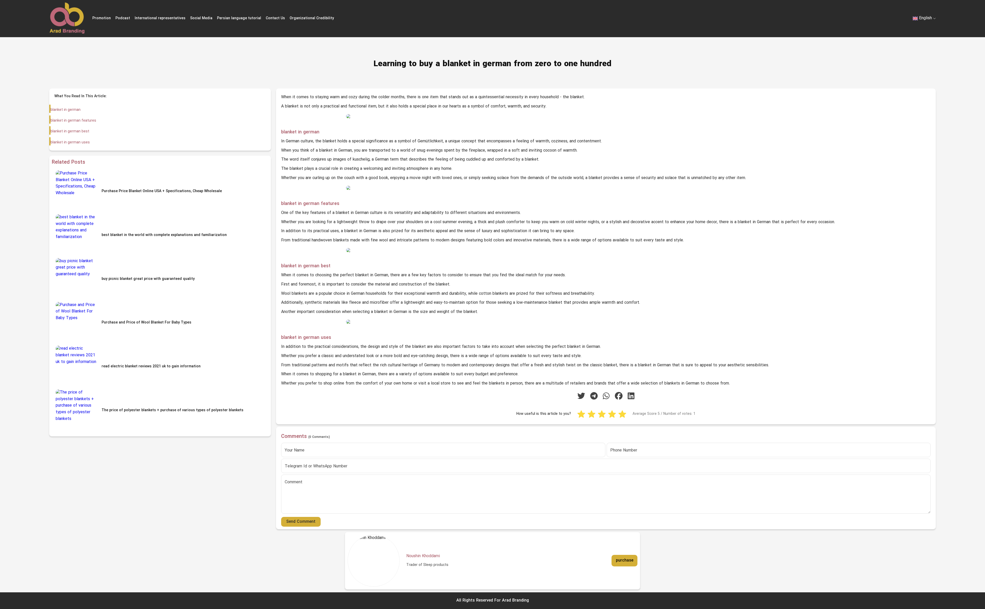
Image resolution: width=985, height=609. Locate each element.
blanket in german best (70, 131)
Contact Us (275, 18)
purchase (624, 560)
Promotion (101, 18)
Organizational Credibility (312, 18)
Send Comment (301, 522)
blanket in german (66, 109)
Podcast (122, 18)
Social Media (201, 18)
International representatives (160, 18)
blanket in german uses (70, 142)
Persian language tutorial (239, 18)
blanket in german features (73, 120)
